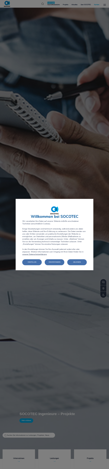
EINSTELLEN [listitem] (32, 262)
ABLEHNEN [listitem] (77, 262)
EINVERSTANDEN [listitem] (54, 262)
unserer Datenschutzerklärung (34, 254)
